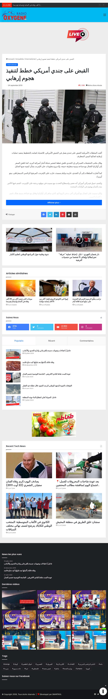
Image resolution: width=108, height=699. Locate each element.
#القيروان (49, 664)
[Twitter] (50, 214)
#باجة (100, 664)
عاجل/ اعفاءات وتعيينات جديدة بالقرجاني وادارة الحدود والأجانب (47, 350)
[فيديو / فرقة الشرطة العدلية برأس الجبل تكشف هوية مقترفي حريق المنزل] (19, 599)
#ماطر (56, 669)
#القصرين (39, 664)
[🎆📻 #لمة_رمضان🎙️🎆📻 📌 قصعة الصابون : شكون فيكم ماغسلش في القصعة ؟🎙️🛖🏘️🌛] (89, 599)
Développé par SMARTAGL (51, 694)
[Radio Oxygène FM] (14, 14)
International (30, 59)
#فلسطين (35, 669)
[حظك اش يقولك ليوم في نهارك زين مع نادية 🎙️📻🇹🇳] (19, 640)
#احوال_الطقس (26, 664)
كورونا (88, 669)
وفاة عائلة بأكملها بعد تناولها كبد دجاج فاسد (38, 362)
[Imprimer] (75, 214)
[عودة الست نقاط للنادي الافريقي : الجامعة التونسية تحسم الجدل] (13, 377)
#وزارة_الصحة (67, 669)
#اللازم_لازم (60, 664)
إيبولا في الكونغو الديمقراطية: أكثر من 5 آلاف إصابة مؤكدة (53, 300)
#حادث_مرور (16, 669)
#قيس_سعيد (46, 669)
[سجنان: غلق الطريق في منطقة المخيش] (79, 506)
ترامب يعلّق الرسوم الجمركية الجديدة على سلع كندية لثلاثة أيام (87, 300)
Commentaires (87, 341)
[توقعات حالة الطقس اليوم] (19, 619)
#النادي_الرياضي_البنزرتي (86, 664)
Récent (51, 341)
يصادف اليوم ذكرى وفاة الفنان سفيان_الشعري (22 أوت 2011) (24, 483)
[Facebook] (43, 214)
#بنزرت (6, 669)
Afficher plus (53, 202)
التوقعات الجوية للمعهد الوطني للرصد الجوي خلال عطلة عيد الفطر (47, 385)
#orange (6, 664)
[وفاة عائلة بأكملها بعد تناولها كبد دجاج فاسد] (13, 366)
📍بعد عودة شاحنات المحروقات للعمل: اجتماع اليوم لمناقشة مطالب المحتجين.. (77, 483)
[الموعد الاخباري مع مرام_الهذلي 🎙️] (54, 619)
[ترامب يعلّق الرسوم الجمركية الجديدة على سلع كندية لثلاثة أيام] (87, 288)
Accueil (11, 59)
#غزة (26, 669)
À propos (79, 669)
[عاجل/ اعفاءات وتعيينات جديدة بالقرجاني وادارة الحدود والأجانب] (13, 354)
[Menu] (104, 16)
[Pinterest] (62, 214)
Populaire (18, 341)
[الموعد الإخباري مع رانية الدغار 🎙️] (54, 599)
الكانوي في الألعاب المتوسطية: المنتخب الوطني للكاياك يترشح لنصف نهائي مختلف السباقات (29, 525)
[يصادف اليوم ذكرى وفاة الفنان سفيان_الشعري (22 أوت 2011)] (29, 465)
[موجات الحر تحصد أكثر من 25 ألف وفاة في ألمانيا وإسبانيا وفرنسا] (20, 288)
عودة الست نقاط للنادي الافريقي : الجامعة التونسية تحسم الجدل (46, 374)
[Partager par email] (69, 214)
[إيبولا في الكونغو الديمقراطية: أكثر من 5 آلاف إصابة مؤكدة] (54, 288)
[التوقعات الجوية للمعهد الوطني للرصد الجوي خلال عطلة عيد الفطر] (13, 389)
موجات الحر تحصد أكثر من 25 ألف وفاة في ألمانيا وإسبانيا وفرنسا (37, 5)
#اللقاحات (71, 664)
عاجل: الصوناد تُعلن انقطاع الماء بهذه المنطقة (39, 397)
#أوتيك (15, 664)
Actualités (20, 59)
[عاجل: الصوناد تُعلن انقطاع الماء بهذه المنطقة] (13, 401)
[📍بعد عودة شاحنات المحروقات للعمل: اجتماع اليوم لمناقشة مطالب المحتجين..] (79, 465)
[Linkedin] (56, 214)
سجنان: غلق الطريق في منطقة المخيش (78, 522)
